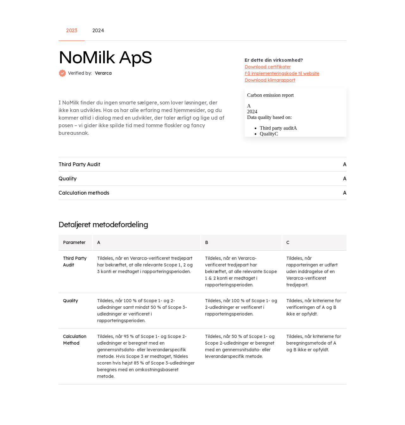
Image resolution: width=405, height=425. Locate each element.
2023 (71, 30)
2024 (98, 30)
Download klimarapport (270, 80)
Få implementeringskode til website (282, 73)
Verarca (103, 73)
